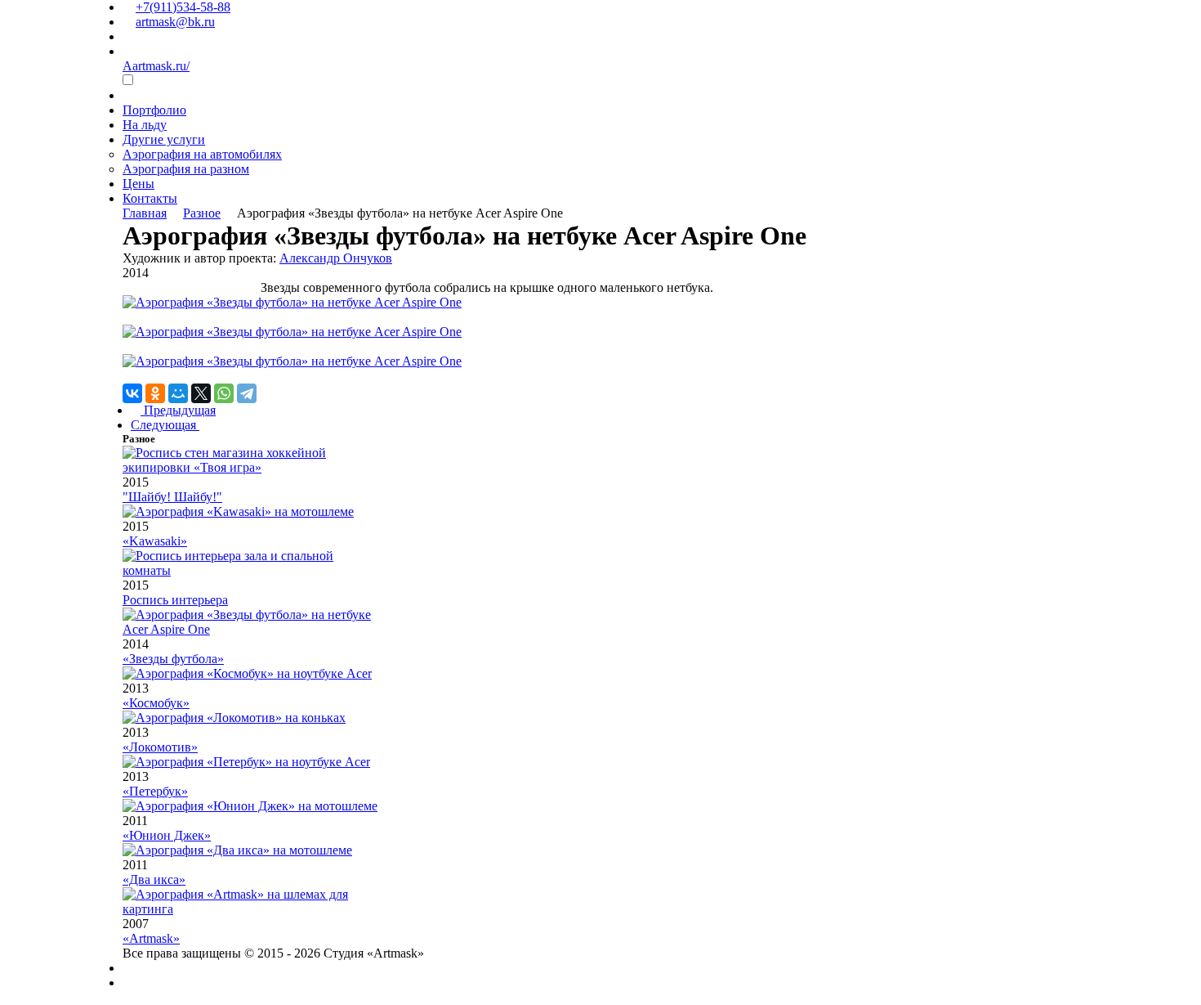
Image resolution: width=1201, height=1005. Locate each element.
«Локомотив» (160, 747)
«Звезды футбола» (173, 659)
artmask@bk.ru (175, 22)
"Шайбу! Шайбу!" (172, 497)
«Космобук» (156, 703)
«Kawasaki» (155, 541)
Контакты (150, 198)
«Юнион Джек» (167, 835)
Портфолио (154, 110)
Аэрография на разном (186, 169)
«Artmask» (151, 938)
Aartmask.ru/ (156, 66)
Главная (145, 213)
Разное (202, 213)
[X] (201, 393)
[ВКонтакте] (132, 393)
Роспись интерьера (175, 600)
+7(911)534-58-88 (183, 7)
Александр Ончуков (335, 258)
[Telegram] (247, 393)
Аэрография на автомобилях (202, 154)
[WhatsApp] (224, 393)
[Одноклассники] (155, 393)
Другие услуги (164, 139)
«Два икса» (154, 879)
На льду (145, 125)
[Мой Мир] (178, 393)
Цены (138, 184)
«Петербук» (155, 791)
